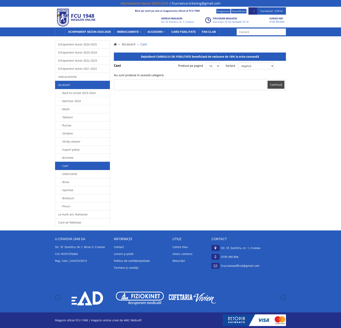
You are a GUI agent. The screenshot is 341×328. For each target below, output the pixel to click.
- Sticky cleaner (69, 141)
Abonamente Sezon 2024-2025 (144, 3)
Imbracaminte (128, 31)
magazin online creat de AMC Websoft (116, 320)
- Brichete (65, 158)
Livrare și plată (123, 254)
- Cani (63, 166)
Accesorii (155, 31)
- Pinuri (64, 206)
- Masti (64, 109)
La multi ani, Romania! (73, 214)
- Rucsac (65, 125)
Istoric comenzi (182, 254)
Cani (144, 44)
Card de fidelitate (69, 222)
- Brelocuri (66, 198)
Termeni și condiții (126, 268)
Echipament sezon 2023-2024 (77, 52)
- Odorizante (67, 174)
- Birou (63, 182)
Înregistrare (223, 11)
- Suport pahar (69, 149)
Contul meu (180, 247)
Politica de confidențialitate (132, 261)
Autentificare (239, 11)
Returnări (178, 261)
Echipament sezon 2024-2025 (89, 31)
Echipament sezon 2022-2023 (77, 60)
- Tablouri (65, 117)
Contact (119, 247)
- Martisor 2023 (69, 101)
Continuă (276, 84)
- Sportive (65, 190)
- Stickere (65, 133)
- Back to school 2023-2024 (77, 93)
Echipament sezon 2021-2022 (77, 68)
